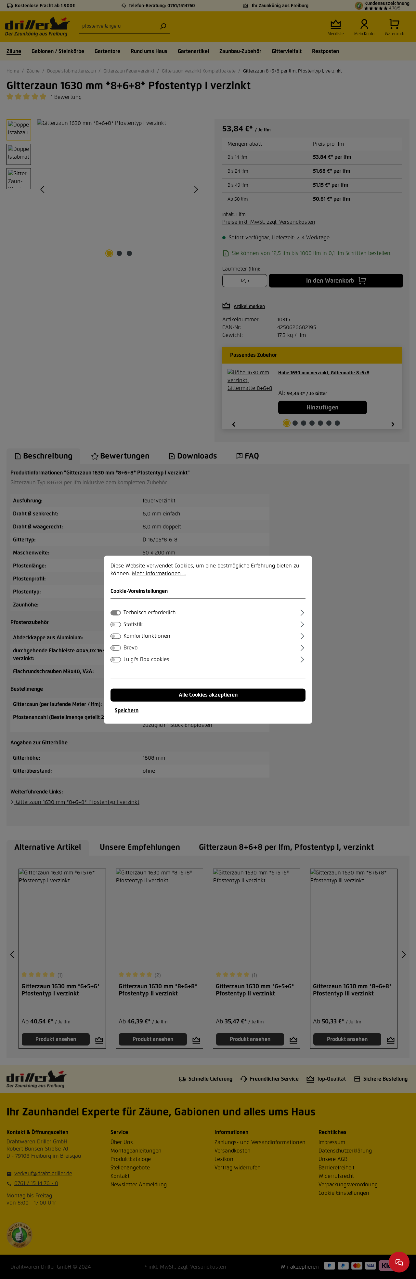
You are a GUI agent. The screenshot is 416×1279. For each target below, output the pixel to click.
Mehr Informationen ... (159, 573)
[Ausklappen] (302, 611)
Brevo (131, 647)
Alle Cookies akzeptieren (208, 695)
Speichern (126, 710)
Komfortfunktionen (147, 636)
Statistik (133, 624)
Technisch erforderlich (150, 612)
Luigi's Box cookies (146, 659)
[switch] (115, 624)
